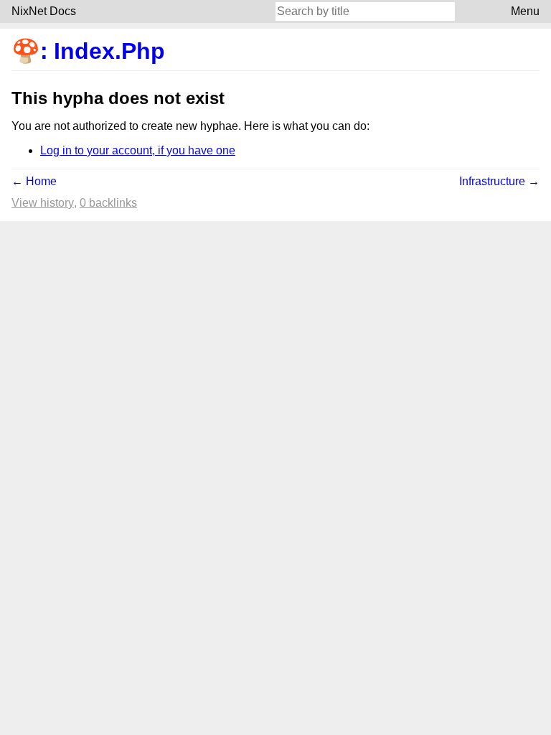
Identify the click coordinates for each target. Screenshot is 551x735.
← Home (34, 181)
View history (42, 203)
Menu (525, 11)
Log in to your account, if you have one (137, 150)
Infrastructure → (499, 181)
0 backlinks (108, 203)
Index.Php (109, 51)
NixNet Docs (43, 11)
